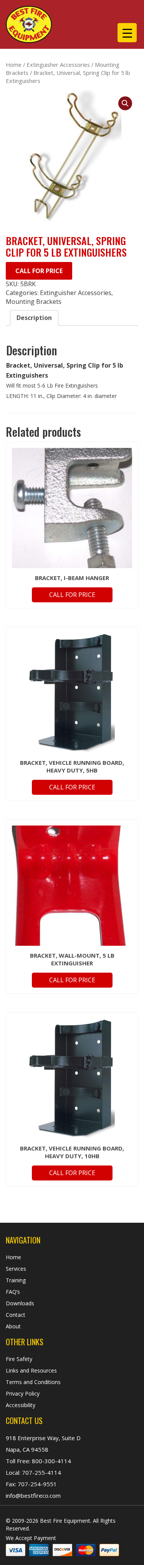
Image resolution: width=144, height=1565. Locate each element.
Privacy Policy (23, 1393)
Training (16, 1280)
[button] (125, 103)
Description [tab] (34, 317)
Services (16, 1268)
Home (14, 64)
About (13, 1326)
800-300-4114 (50, 1461)
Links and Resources (31, 1370)
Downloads (20, 1303)
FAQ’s (13, 1291)
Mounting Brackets (33, 301)
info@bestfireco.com (33, 1495)
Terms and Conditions (33, 1382)
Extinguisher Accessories (58, 64)
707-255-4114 (40, 1472)
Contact (15, 1314)
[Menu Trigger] (127, 32)
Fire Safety (19, 1359)
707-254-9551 (36, 1484)
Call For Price (39, 271)
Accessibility (20, 1405)
